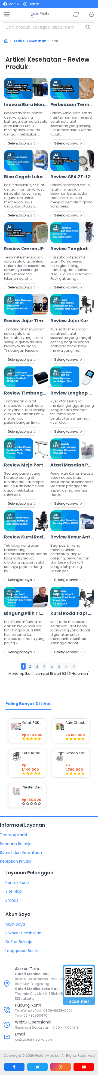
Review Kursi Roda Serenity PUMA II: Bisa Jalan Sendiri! (26, 537)
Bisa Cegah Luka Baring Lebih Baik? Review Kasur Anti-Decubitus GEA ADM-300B (26, 177)
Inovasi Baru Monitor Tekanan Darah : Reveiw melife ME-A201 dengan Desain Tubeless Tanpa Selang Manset (26, 105)
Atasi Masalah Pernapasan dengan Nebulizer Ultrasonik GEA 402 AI (72, 465)
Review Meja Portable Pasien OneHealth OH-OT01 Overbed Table (26, 465)
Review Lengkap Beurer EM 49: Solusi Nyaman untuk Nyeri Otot (72, 393)
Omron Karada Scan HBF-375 (76, 753)
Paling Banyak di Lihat (28, 703)
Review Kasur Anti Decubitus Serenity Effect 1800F (72, 537)
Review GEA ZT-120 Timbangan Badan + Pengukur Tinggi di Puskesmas (72, 177)
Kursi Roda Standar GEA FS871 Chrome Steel (33, 753)
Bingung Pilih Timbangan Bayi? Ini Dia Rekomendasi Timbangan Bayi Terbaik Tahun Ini (26, 613)
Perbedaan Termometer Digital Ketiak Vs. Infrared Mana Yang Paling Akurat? (72, 105)
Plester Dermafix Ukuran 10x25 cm (33, 787)
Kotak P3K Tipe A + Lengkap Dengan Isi (33, 723)
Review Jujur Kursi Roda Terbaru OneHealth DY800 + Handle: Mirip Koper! (72, 321)
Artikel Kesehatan (30, 41)
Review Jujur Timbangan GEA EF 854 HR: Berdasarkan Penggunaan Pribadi (26, 321)
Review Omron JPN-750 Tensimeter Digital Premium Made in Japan (26, 249)
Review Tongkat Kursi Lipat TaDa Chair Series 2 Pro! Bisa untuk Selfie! (72, 249)
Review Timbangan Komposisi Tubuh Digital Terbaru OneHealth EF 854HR (26, 393)
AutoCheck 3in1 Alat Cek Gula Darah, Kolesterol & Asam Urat (76, 723)
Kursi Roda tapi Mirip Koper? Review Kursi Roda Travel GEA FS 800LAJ (72, 613)
